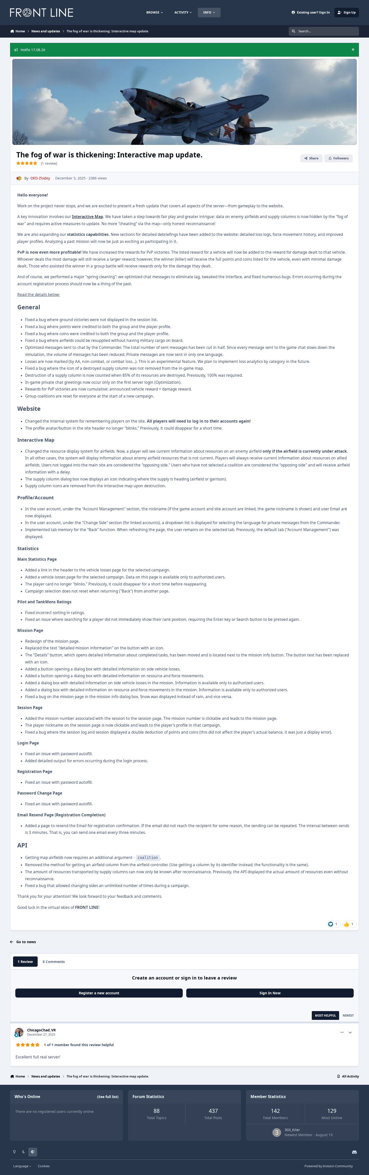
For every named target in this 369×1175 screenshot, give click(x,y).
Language (21, 1166)
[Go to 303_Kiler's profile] (276, 1132)
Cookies (44, 1166)
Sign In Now (270, 993)
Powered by (328, 1166)
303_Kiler (292, 1129)
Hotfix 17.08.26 (33, 49)
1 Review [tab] (25, 961)
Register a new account (99, 993)
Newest (348, 1015)
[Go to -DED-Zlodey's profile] (19, 178)
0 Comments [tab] (54, 961)
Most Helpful (325, 1015)
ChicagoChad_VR (41, 1030)
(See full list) (107, 1096)
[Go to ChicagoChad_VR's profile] (19, 1032)
